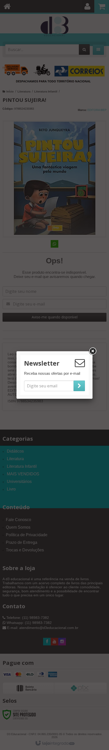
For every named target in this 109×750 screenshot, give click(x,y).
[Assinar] (79, 386)
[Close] (92, 351)
